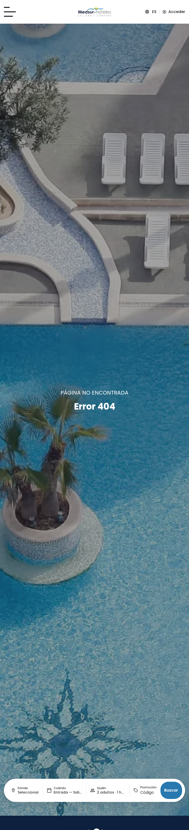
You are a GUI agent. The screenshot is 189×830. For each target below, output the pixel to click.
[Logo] (94, 12)
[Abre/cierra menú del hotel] (10, 12)
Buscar (171, 790)
